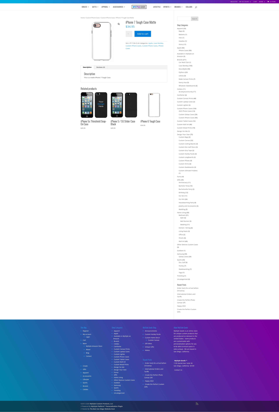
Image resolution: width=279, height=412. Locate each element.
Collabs (189, 7)
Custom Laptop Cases (185, 102)
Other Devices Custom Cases (187, 245)
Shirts (181, 44)
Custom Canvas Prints (185, 98)
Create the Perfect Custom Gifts (154, 385)
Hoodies (182, 41)
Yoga (180, 273)
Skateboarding (184, 269)
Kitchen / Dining (185, 228)
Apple (150, 43)
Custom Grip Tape (185, 150)
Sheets (181, 238)
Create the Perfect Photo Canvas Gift (153, 376)
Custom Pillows (184, 161)
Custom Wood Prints (184, 128)
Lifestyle (157, 7)
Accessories (118, 7)
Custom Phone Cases (93, 18)
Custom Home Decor (152, 338)
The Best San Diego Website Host (102, 409)
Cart (255, 2)
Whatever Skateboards (187, 86)
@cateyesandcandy (186, 92)
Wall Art (182, 241)
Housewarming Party (186, 203)
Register (234, 2)
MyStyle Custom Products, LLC (101, 404)
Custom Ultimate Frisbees (188, 171)
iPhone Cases (183, 50)
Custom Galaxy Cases (186, 114)
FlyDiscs (182, 72)
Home (83, 18)
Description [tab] (87, 67)
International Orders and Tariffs (153, 370)
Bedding (183, 225)
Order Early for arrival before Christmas (155, 364)
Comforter (181, 95)
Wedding (182, 209)
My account (244, 2)
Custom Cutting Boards (187, 144)
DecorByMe (183, 69)
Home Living (181, 213)
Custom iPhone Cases (108, 18)
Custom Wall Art (183, 124)
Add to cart (142, 33)
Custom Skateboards (186, 167)
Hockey (181, 266)
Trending (180, 276)
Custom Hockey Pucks (186, 154)
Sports (166, 7)
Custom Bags (183, 137)
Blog (87, 353)
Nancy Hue (183, 82)
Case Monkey (158, 43)
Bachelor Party (184, 186)
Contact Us (178, 370)
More (261, 2)
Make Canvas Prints (186, 79)
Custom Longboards (186, 157)
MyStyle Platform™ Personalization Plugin (107, 406)
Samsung (180, 254)
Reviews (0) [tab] (100, 67)
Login (88, 337)
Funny (179, 177)
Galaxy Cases (183, 257)
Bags (180, 31)
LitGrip (181, 76)
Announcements (151, 331)
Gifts (94, 7)
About (88, 349)
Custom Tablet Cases (184, 121)
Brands (177, 7)
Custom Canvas (184, 140)
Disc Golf (182, 262)
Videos (147, 350)
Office (181, 235)
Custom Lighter (182, 105)
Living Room (183, 231)
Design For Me (182, 131)
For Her (181, 196)
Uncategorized (182, 279)
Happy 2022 (181, 306)
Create (84, 7)
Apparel (105, 7)
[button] (119, 24)
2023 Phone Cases (185, 111)
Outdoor (180, 251)
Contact (89, 356)
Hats (180, 38)
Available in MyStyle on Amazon (122, 337)
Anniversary (183, 182)
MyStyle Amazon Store (94, 346)
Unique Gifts (149, 347)
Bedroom (182, 215)
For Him (181, 199)
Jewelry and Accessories (187, 206)
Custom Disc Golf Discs (187, 147)
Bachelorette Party (185, 189)
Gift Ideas (148, 343)
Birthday (182, 193)
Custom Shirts (184, 164)
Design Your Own (183, 134)
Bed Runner (184, 221)
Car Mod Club (184, 62)
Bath (182, 218)
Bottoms (182, 34)
